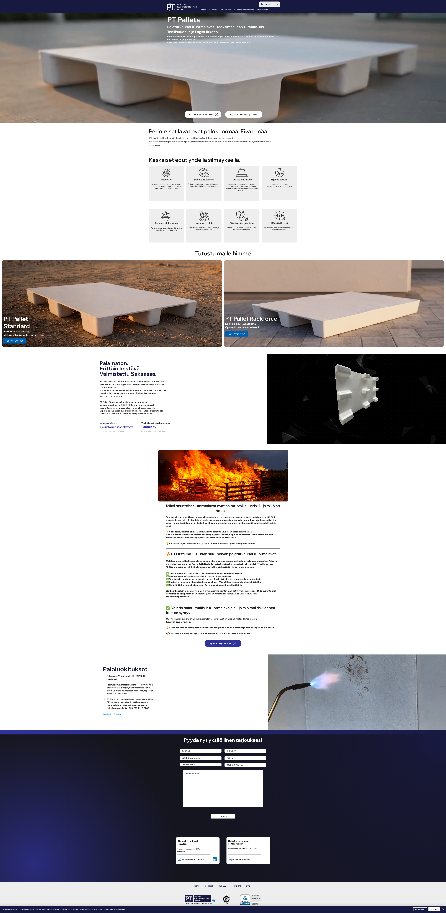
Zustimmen (434, 909)
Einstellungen (420, 909)
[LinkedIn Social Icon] (213, 901)
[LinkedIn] (215, 859)
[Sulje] (443, 909)
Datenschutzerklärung (118, 909)
